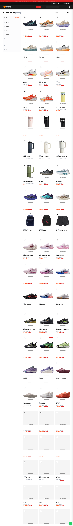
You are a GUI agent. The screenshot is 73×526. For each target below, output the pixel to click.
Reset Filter (17, 17)
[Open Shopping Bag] (69, 7)
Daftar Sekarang (53, 1)
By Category (21, 7)
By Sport (28, 7)
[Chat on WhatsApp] (70, 523)
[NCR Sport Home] (7, 7)
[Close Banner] (71, 1)
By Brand (33, 7)
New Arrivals (15, 7)
